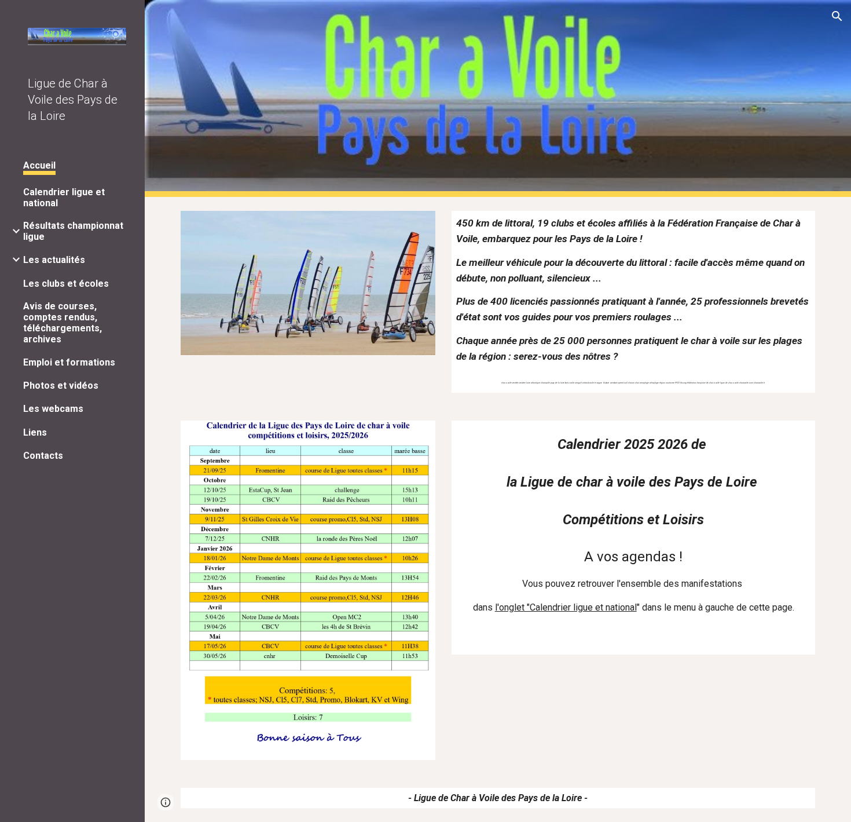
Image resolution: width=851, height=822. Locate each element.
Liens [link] (35, 432)
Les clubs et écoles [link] (66, 283)
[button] (837, 16)
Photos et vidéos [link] (60, 385)
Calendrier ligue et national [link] (64, 198)
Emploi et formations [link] (69, 362)
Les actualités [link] (54, 259)
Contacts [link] (43, 455)
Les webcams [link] (53, 408)
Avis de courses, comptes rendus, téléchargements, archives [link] (62, 323)
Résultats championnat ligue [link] (73, 231)
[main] (633, 302)
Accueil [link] (39, 165)
